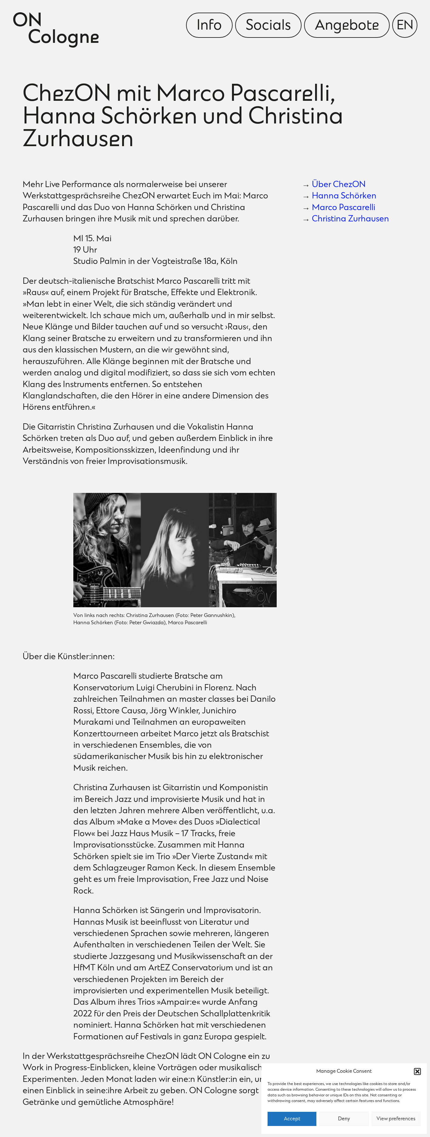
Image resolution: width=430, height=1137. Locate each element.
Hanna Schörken (344, 196)
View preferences (396, 1119)
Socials (268, 26)
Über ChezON (338, 185)
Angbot (347, 26)
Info (209, 26)
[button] (417, 1071)
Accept (292, 1119)
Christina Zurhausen (350, 219)
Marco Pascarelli (343, 208)
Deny (344, 1119)
